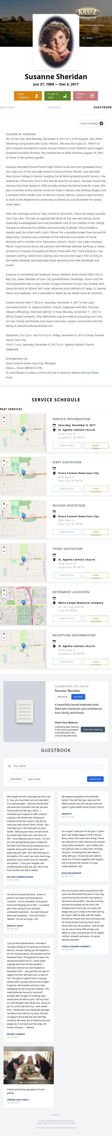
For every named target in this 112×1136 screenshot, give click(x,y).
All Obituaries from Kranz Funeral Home (87, 25)
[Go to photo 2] (22, 1082)
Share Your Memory (93, 729)
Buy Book (78, 696)
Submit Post (95, 779)
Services (54, 107)
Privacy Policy (47, 1123)
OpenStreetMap (59, 1128)
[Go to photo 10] (36, 1082)
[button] (23, 430)
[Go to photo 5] (27, 1082)
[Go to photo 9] (34, 1082)
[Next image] (51, 1065)
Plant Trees (96, 446)
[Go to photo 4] (26, 1082)
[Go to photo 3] (24, 1082)
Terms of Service (64, 1123)
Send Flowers (96, 489)
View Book (62, 696)
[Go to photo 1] (21, 1082)
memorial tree (47, 372)
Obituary (7, 107)
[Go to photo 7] (31, 1082)
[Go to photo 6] (29, 1082)
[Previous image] (6, 1065)
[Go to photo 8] (33, 1082)
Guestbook (103, 107)
